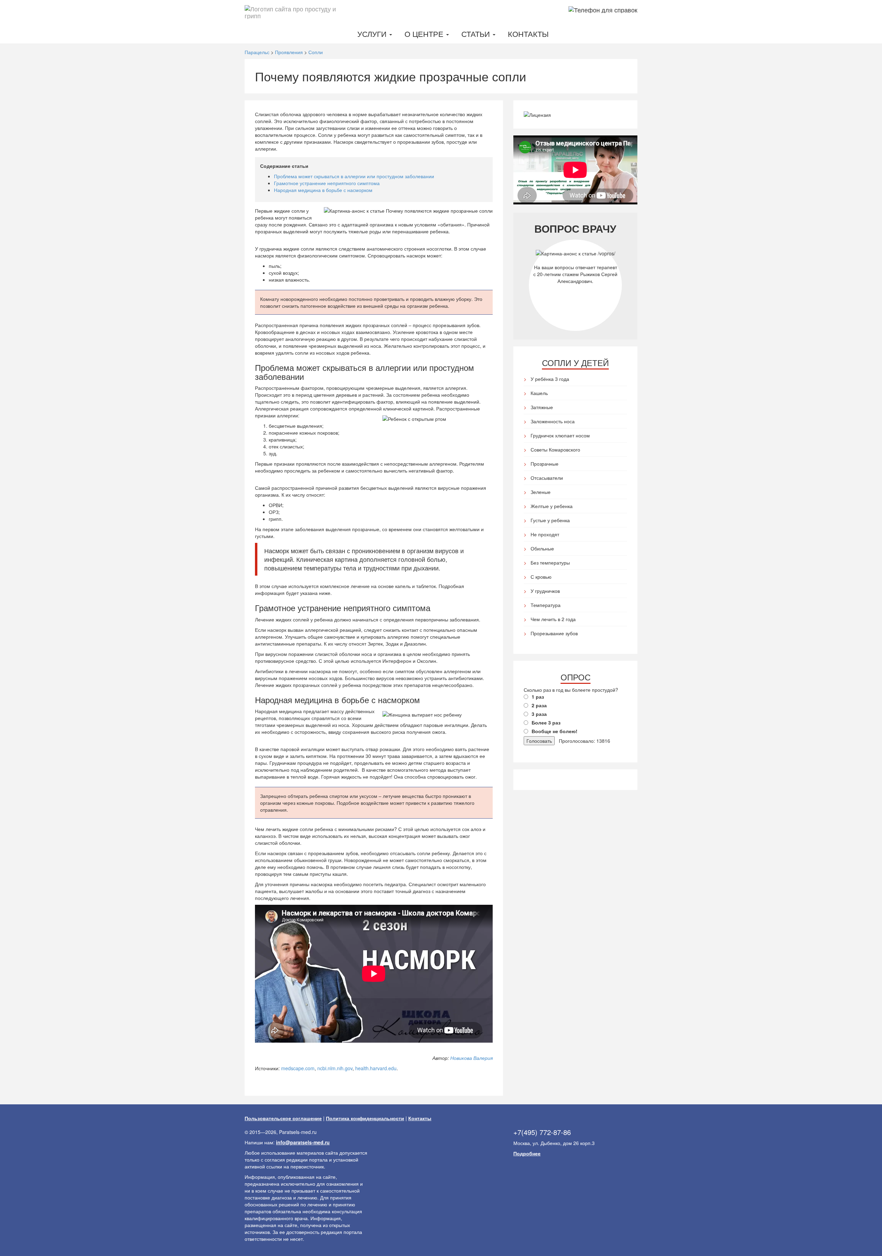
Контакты (528, 33)
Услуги (373, 33)
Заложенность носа (553, 421)
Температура (546, 604)
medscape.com (298, 1068)
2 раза (539, 705)
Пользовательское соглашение (283, 1118)
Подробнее (527, 1153)
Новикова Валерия (471, 1057)
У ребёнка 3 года (550, 378)
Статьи (476, 33)
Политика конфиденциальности (365, 1118)
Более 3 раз (546, 722)
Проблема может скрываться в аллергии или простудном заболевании (354, 176)
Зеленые (541, 491)
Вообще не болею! (554, 731)
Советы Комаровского (555, 449)
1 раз (538, 696)
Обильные (542, 548)
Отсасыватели (547, 477)
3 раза (539, 713)
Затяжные (542, 407)
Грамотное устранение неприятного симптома (327, 183)
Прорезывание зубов (554, 633)
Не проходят (545, 534)
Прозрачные (544, 463)
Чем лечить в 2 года (553, 619)
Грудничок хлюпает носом (560, 435)
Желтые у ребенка (552, 506)
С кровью (541, 576)
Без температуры (550, 562)
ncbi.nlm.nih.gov (334, 1068)
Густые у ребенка (550, 520)
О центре (424, 33)
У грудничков (545, 590)
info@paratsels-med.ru (303, 1142)
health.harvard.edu (376, 1068)
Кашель (539, 392)
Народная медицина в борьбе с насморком (323, 189)
